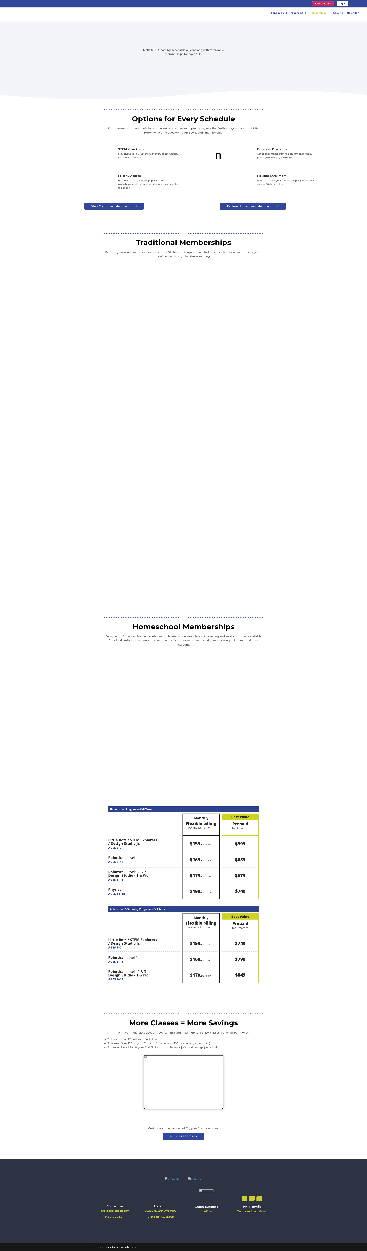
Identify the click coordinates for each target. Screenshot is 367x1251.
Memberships (318, 13)
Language (277, 13)
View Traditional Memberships (113, 206)
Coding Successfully (118, 1247)
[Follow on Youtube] (259, 1198)
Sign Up (110, 309)
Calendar (353, 13)
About (337, 13)
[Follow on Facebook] (244, 1198)
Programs (296, 13)
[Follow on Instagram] (252, 1198)
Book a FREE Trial (183, 1136)
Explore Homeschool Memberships (252, 206)
